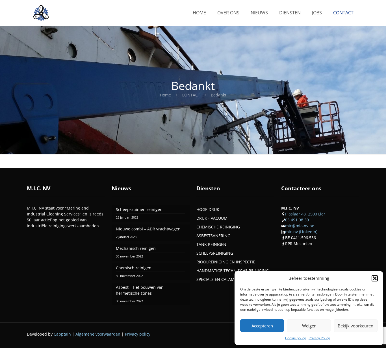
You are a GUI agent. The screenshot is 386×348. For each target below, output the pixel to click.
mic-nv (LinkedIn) (301, 231)
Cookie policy (295, 338)
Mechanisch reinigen (136, 248)
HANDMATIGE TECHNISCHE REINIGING (232, 270)
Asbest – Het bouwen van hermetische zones (140, 290)
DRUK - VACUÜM (211, 218)
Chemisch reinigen (133, 267)
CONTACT (191, 95)
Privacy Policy (319, 338)
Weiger (309, 326)
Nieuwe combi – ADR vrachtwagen (148, 229)
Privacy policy (137, 334)
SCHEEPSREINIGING (214, 253)
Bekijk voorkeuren (355, 326)
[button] (375, 278)
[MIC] (40, 12)
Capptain (62, 334)
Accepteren (262, 326)
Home (165, 95)
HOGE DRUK (207, 209)
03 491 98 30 (297, 220)
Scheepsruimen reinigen (139, 209)
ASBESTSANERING (213, 235)
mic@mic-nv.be (299, 225)
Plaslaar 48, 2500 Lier (305, 214)
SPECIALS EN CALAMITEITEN (222, 279)
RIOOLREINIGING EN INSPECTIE (225, 262)
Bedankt (218, 95)
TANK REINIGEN (211, 244)
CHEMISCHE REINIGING (218, 227)
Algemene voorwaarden (97, 334)
